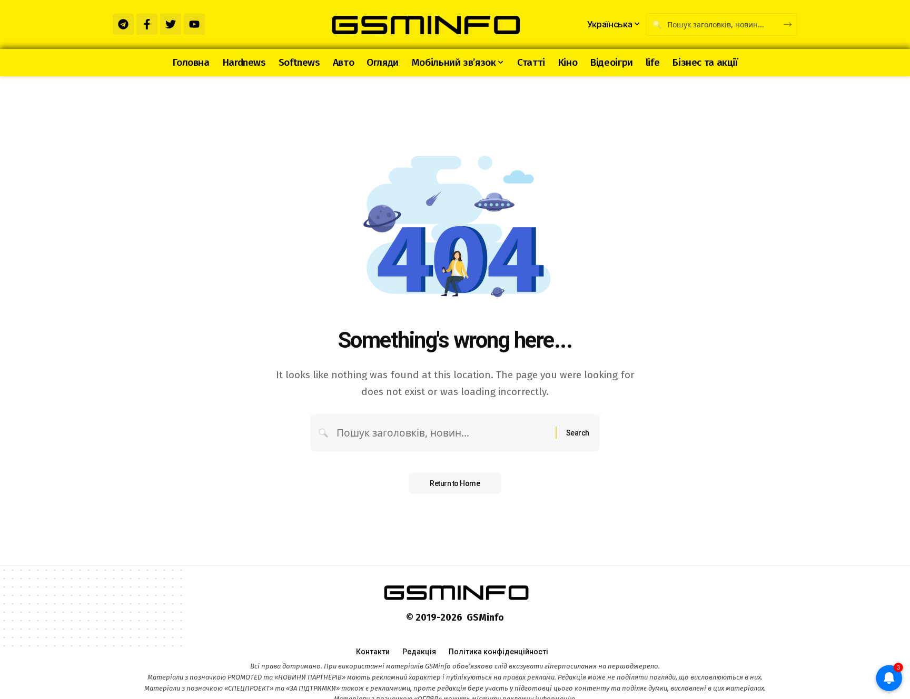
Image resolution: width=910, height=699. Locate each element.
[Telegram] (123, 24)
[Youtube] (194, 24)
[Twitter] (170, 24)
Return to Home (455, 483)
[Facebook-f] (146, 24)
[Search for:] (442, 433)
